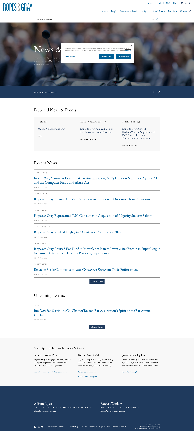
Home (37, 19)
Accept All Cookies (123, 56)
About (105, 11)
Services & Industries (129, 11)
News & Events (158, 11)
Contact (151, 3)
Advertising (52, 426)
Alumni (62, 426)
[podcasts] (189, 3)
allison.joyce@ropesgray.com (45, 411)
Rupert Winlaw (111, 403)
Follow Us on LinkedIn (87, 371)
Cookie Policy (72, 426)
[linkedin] (186, 3)
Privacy (115, 426)
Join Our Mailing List (167, 3)
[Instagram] (35, 427)
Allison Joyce (43, 403)
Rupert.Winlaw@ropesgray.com (112, 411)
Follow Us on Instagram (87, 376)
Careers (183, 11)
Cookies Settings (70, 56)
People (114, 11)
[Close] (131, 45)
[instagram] (182, 3)
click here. (128, 50)
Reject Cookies (106, 56)
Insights (145, 11)
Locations (172, 11)
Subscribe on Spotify (60, 371)
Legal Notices (104, 426)
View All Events (97, 327)
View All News (97, 281)
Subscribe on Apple (41, 371)
